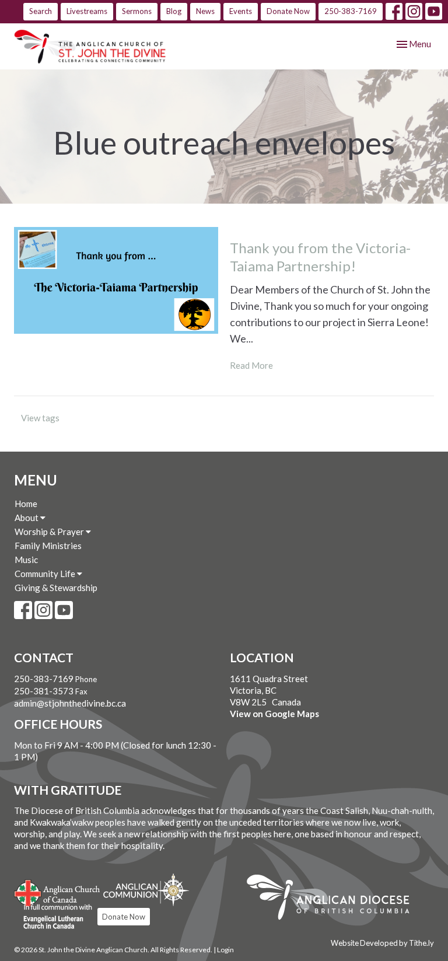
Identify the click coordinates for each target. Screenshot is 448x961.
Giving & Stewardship (56, 587)
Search (40, 11)
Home (26, 503)
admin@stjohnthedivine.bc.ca (70, 703)
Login (225, 949)
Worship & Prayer (50, 531)
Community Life (46, 573)
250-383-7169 (350, 11)
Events (240, 11)
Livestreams (86, 11)
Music (26, 559)
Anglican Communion (146, 889)
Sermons (137, 11)
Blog (173, 11)
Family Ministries (48, 545)
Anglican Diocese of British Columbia (334, 899)
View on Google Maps (274, 713)
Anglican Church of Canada (57, 891)
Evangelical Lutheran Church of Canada (53, 917)
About (27, 517)
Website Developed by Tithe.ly (382, 943)
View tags (40, 418)
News (205, 11)
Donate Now (288, 11)
